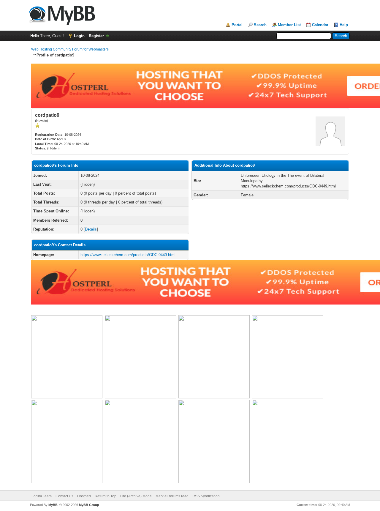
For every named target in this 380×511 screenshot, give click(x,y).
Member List (289, 25)
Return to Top (105, 496)
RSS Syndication (206, 496)
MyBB (53, 505)
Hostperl (84, 496)
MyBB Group (89, 505)
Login (79, 36)
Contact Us (64, 496)
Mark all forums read (172, 496)
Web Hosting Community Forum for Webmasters (70, 49)
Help (344, 25)
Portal (237, 25)
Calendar (320, 25)
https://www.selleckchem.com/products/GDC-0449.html (127, 255)
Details (91, 229)
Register (96, 36)
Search (260, 25)
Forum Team (41, 496)
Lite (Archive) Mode (136, 496)
